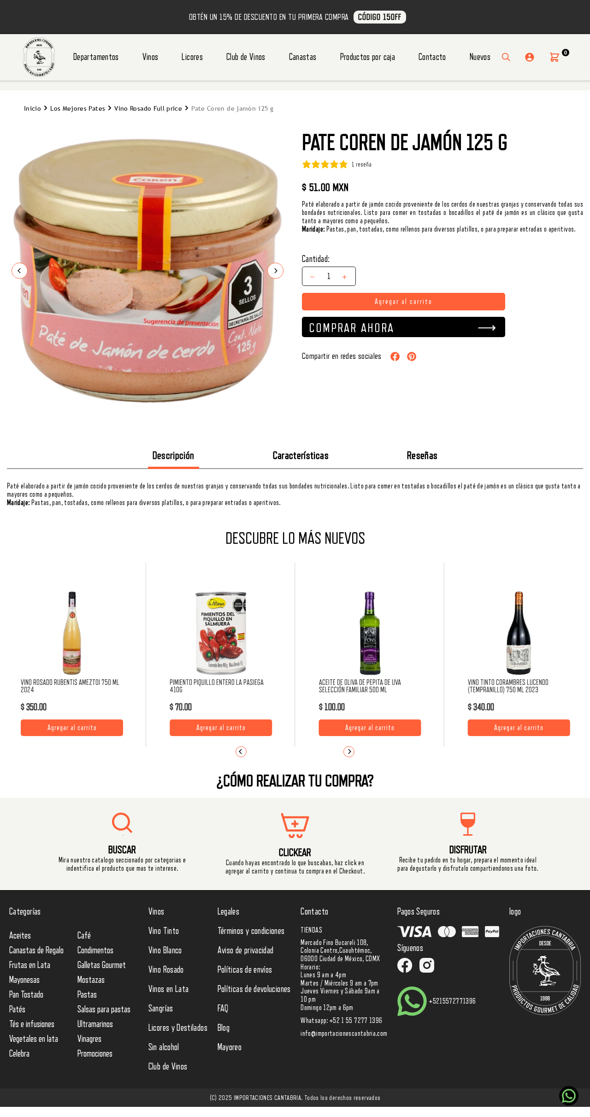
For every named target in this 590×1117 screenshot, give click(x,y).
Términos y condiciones (251, 931)
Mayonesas (24, 980)
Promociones (94, 1053)
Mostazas (91, 980)
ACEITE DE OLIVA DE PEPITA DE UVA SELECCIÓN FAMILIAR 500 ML (360, 686)
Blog (224, 1028)
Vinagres (89, 1039)
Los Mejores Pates (77, 108)
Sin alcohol (163, 1047)
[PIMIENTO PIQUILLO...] (221, 633)
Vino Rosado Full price (148, 108)
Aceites (20, 935)
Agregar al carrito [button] (72, 725)
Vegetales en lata (33, 1039)
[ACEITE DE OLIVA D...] (370, 633)
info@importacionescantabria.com (344, 1033)
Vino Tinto (163, 931)
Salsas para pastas (103, 1009)
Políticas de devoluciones (254, 989)
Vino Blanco (165, 950)
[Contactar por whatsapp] (568, 1095)
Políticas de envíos (245, 969)
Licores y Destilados (177, 1028)
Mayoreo (230, 1047)
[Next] (348, 751)
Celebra (19, 1053)
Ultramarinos (95, 1024)
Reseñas (422, 455)
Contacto (432, 57)
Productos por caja (367, 57)
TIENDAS (311, 930)
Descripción (174, 455)
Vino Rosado (166, 969)
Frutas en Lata (29, 965)
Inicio (32, 108)
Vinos (150, 57)
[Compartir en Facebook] (395, 356)
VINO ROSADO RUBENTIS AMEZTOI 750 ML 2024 (70, 686)
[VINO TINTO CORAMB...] (519, 633)
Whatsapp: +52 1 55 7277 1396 (341, 1020)
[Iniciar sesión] (529, 57)
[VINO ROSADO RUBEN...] (72, 633)
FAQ (223, 1008)
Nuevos (480, 57)
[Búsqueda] (506, 57)
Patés (17, 1009)
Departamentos (96, 57)
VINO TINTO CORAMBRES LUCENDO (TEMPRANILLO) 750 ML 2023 (508, 686)
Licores (192, 57)
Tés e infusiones (31, 1024)
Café (84, 935)
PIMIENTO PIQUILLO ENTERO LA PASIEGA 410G (217, 686)
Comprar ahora (351, 327)
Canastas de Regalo (36, 950)
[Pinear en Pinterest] (411, 356)
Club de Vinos (246, 57)
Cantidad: (316, 259)
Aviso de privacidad (246, 950)
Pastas (87, 994)
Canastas (303, 57)
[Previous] (241, 751)
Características (301, 455)
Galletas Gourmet (101, 965)
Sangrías (160, 1008)
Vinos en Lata (168, 989)
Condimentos (95, 950)
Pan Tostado (26, 994)
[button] (554, 57)
